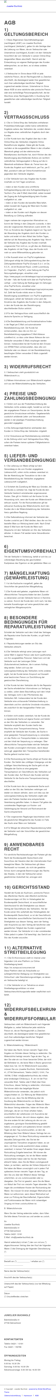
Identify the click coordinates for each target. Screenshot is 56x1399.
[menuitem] (12, 1395)
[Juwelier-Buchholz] (23, 6)
